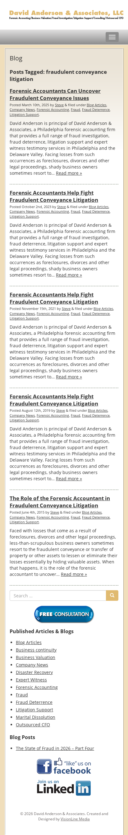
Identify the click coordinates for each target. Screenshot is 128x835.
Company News (22, 109)
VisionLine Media (75, 819)
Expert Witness (31, 680)
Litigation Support (24, 114)
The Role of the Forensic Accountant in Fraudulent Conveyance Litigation (60, 502)
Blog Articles (96, 104)
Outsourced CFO (33, 725)
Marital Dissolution (35, 717)
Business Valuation (35, 657)
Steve (59, 104)
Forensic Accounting (53, 109)
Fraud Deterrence (96, 109)
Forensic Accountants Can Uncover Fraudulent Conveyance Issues (55, 94)
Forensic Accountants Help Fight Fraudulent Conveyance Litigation (54, 196)
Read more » (69, 173)
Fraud (75, 109)
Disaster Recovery (34, 672)
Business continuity (36, 650)
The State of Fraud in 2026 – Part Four (55, 748)
